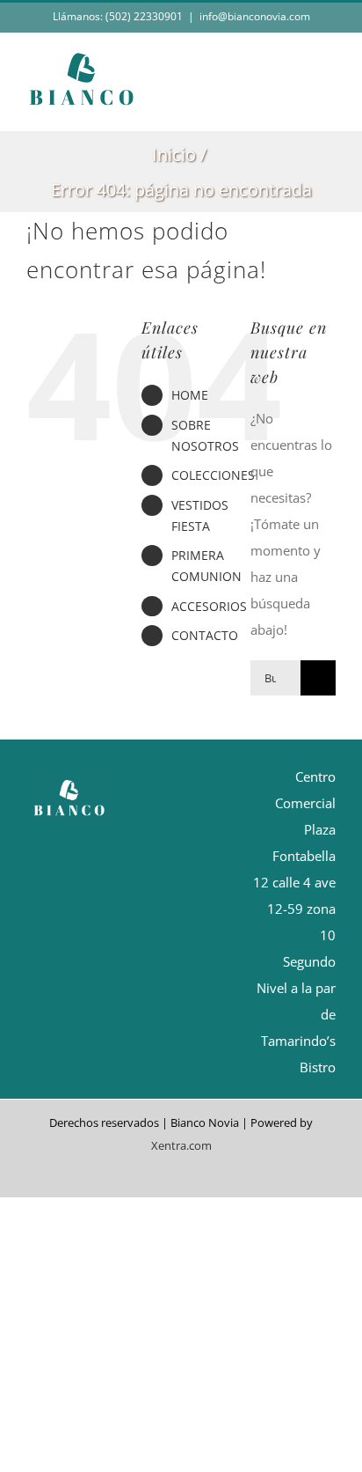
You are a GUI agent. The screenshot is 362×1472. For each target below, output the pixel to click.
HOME (189, 394)
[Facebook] (146, 818)
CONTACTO (204, 635)
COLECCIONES (213, 475)
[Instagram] (176, 818)
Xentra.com (181, 1145)
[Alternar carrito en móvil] (297, 103)
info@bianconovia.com (254, 16)
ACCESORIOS (209, 606)
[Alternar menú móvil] (329, 103)
